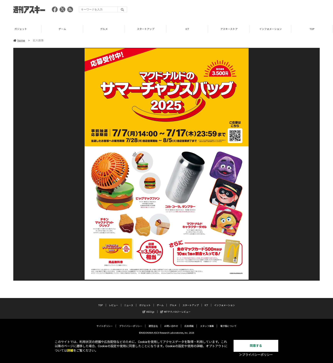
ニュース (128, 305)
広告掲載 (189, 326)
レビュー (113, 305)
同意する (256, 346)
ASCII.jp (150, 311)
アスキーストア (229, 29)
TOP (312, 29)
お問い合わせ (171, 326)
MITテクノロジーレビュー (177, 311)
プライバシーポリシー (130, 326)
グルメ (104, 29)
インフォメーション (270, 29)
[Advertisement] (249, 10)
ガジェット (20, 29)
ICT (187, 29)
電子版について (228, 326)
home (21, 40)
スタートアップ (145, 29)
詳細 (70, 350)
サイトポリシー (105, 326)
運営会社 (153, 326)
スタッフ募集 (207, 326)
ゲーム (62, 29)
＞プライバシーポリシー (256, 355)
